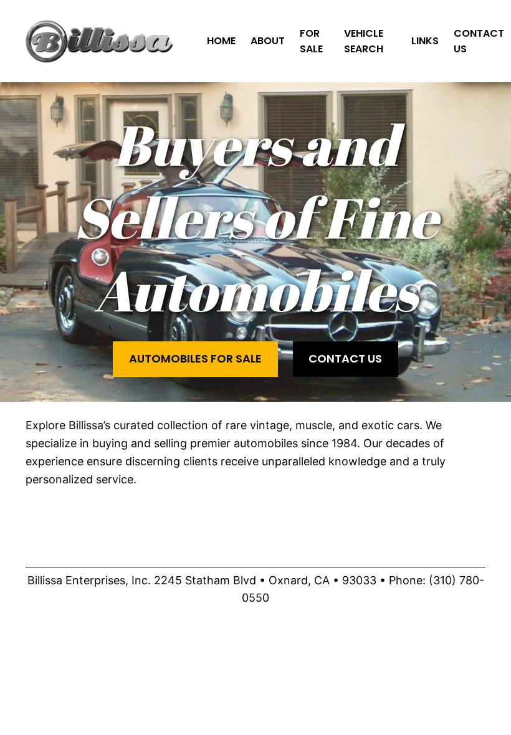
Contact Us (345, 358)
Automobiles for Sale (195, 358)
